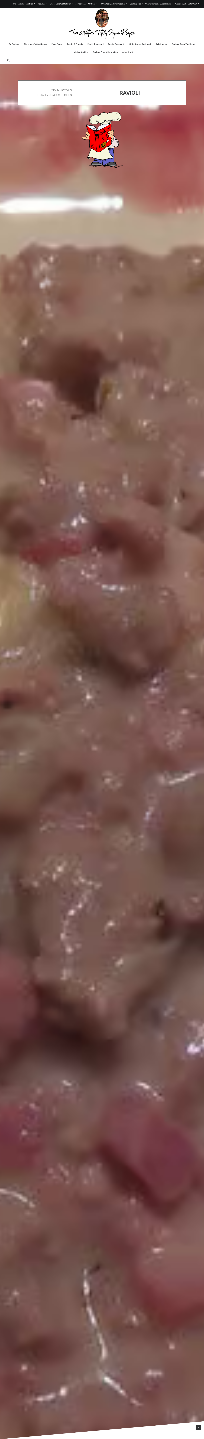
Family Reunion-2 (116, 44)
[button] (10, 60)
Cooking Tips (135, 4)
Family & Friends (75, 44)
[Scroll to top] (198, 1427)
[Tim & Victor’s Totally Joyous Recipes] (102, 24)
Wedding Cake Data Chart (186, 4)
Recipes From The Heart (183, 44)
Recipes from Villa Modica (105, 52)
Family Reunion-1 (96, 44)
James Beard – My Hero (85, 4)
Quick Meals (161, 44)
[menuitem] (24, 4)
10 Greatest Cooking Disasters (112, 4)
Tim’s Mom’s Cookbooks (35, 44)
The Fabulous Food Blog (23, 4)
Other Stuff (127, 52)
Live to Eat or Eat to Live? (60, 4)
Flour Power (57, 44)
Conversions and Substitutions (158, 4)
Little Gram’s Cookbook (140, 44)
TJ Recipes (14, 44)
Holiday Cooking (80, 52)
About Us (41, 4)
